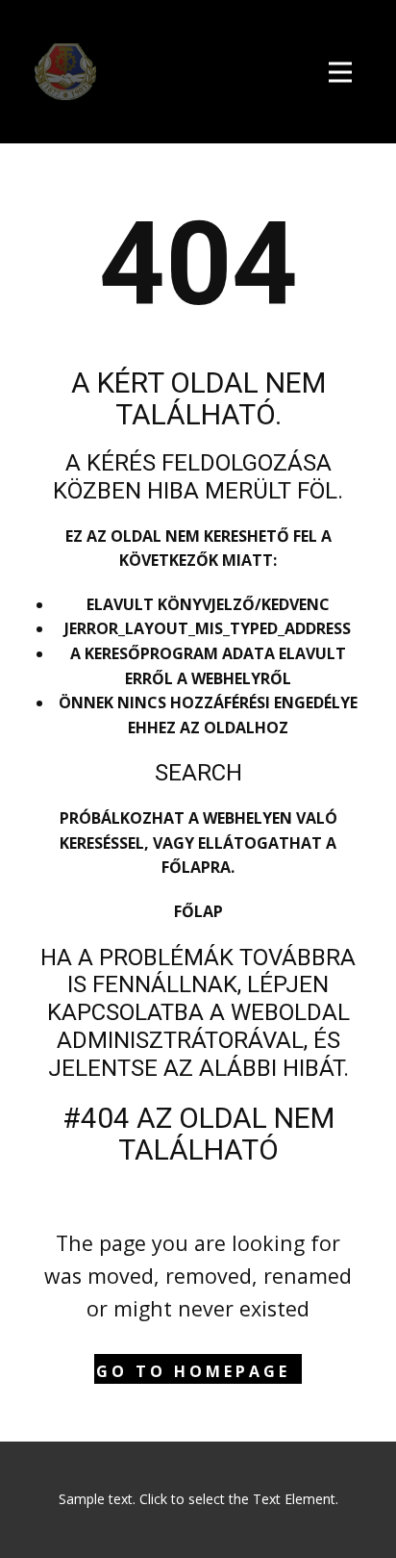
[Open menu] (345, 70)
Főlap (198, 911)
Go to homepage (193, 1371)
